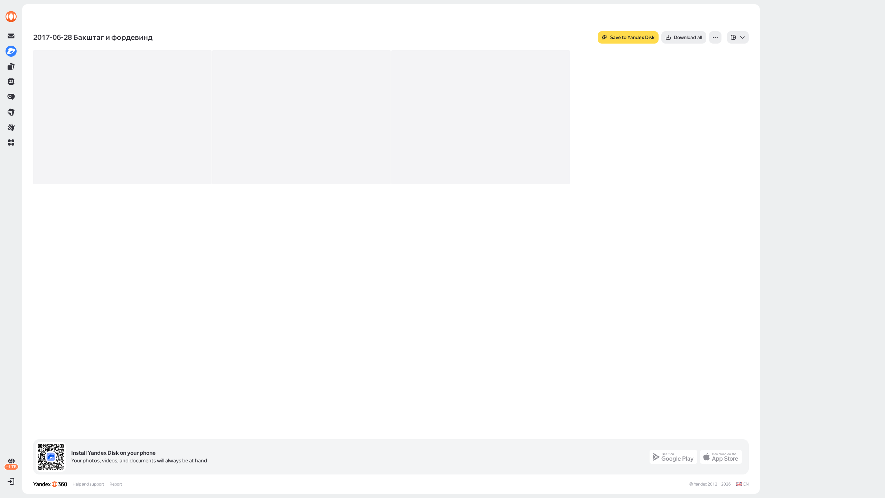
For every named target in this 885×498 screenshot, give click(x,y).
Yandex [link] (700, 484)
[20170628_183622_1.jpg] (480, 117)
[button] (11, 142)
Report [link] (116, 484)
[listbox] (738, 37)
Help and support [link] (88, 484)
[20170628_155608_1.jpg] (301, 117)
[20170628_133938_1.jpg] (122, 117)
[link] (11, 16)
